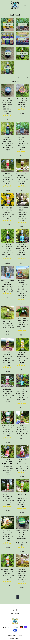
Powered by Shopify (15, 638)
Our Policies (15, 613)
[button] (7, 115)
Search (15, 610)
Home (15, 607)
